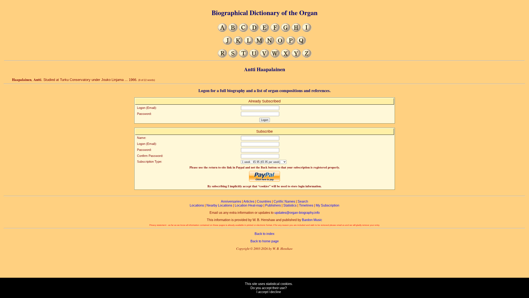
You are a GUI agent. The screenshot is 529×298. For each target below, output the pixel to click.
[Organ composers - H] (296, 31)
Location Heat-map (249, 205)
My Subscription (327, 205)
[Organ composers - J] (227, 44)
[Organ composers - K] (238, 44)
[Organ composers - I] (307, 31)
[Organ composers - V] (264, 56)
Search (303, 201)
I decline (275, 292)
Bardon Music (312, 220)
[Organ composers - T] (243, 56)
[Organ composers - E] (264, 31)
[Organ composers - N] (270, 44)
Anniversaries (231, 201)
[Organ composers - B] (233, 31)
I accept (262, 292)
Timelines (306, 205)
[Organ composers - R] (222, 56)
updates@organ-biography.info (297, 212)
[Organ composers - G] (286, 31)
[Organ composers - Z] (307, 56)
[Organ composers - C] (243, 31)
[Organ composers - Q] (301, 44)
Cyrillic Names (284, 201)
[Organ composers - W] (275, 56)
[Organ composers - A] (222, 31)
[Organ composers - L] (249, 44)
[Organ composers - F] (275, 31)
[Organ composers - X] (286, 56)
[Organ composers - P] (291, 44)
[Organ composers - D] (254, 31)
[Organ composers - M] (259, 44)
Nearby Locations (219, 205)
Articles (248, 201)
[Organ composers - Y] (296, 56)
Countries (264, 201)
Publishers (273, 205)
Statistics (290, 205)
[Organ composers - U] (254, 56)
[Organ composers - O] (280, 44)
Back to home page (264, 241)
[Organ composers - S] (233, 56)
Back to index (264, 234)
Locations (197, 205)
